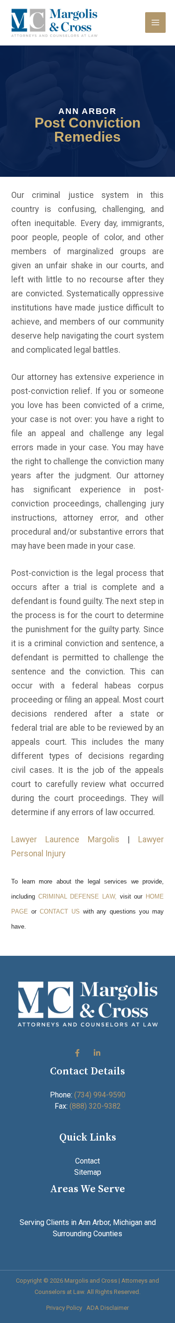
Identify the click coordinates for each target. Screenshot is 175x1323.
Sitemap (87, 1172)
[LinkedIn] (97, 1053)
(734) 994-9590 (100, 1094)
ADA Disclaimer (107, 1307)
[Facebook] (77, 1053)
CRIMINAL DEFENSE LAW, (76, 896)
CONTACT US (60, 911)
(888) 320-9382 (95, 1106)
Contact (87, 1161)
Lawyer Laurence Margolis (65, 839)
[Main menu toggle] (155, 22)
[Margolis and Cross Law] (54, 23)
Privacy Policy (64, 1307)
